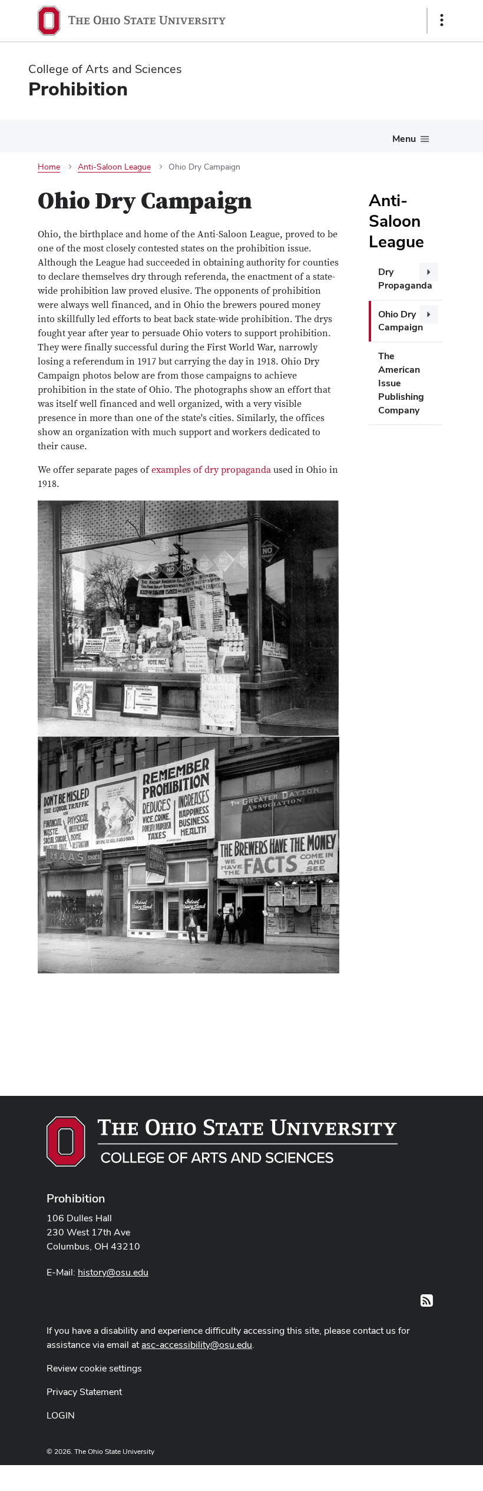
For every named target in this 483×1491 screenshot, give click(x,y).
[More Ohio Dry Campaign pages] (428, 314)
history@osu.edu (113, 1272)
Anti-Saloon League (396, 221)
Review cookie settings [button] (94, 1368)
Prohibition (76, 1198)
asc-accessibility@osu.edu (196, 1344)
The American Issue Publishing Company (401, 383)
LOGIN (61, 1415)
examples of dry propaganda (211, 470)
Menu (404, 138)
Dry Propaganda (405, 278)
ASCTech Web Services (399, 1475)
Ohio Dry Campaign (400, 321)
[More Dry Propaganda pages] (428, 272)
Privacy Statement (84, 1392)
